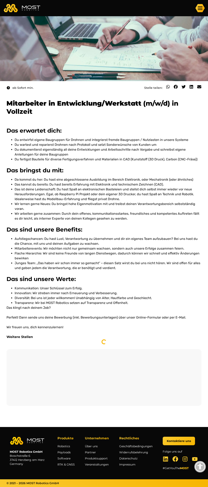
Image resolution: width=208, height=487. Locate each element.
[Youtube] (195, 459)
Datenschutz (128, 458)
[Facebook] (175, 459)
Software (63, 458)
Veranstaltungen (97, 464)
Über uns (91, 446)
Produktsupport (96, 458)
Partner (90, 452)
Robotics (63, 446)
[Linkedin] (165, 459)
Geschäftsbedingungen (136, 446)
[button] (168, 86)
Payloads (64, 452)
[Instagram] (185, 459)
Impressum (127, 464)
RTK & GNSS (66, 464)
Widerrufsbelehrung (133, 452)
